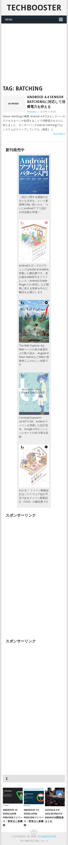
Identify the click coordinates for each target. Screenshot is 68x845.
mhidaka (31, 111)
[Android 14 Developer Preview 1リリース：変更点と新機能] (34, 797)
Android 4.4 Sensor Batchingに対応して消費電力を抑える (46, 101)
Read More (59, 133)
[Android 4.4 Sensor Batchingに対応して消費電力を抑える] (14, 103)
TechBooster (34, 7)
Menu (8, 19)
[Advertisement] (34, 52)
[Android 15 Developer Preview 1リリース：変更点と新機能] (13, 797)
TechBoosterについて (34, 840)
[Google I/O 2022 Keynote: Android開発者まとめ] (55, 797)
